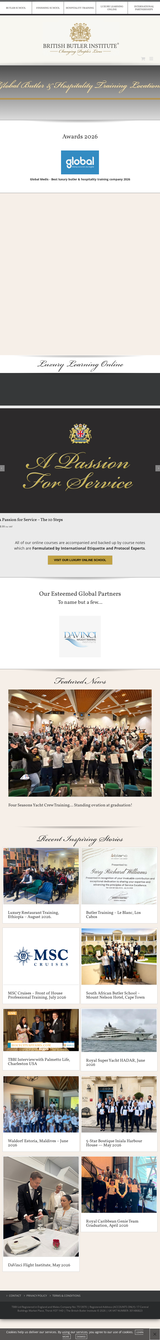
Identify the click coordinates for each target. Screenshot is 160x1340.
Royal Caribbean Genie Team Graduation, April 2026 (112, 1224)
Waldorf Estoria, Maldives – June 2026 (38, 1143)
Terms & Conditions (66, 1295)
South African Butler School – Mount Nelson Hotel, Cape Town (115, 995)
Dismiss (81, 1336)
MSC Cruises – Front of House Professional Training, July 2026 (37, 995)
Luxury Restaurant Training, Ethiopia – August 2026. (33, 915)
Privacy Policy (36, 1295)
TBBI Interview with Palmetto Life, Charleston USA (39, 1062)
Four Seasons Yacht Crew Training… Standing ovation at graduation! (70, 805)
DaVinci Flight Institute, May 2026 (39, 1265)
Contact (15, 1295)
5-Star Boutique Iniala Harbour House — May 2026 (114, 1143)
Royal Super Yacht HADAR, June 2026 (115, 1063)
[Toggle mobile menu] (151, 58)
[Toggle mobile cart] (143, 58)
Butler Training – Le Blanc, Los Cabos (113, 915)
